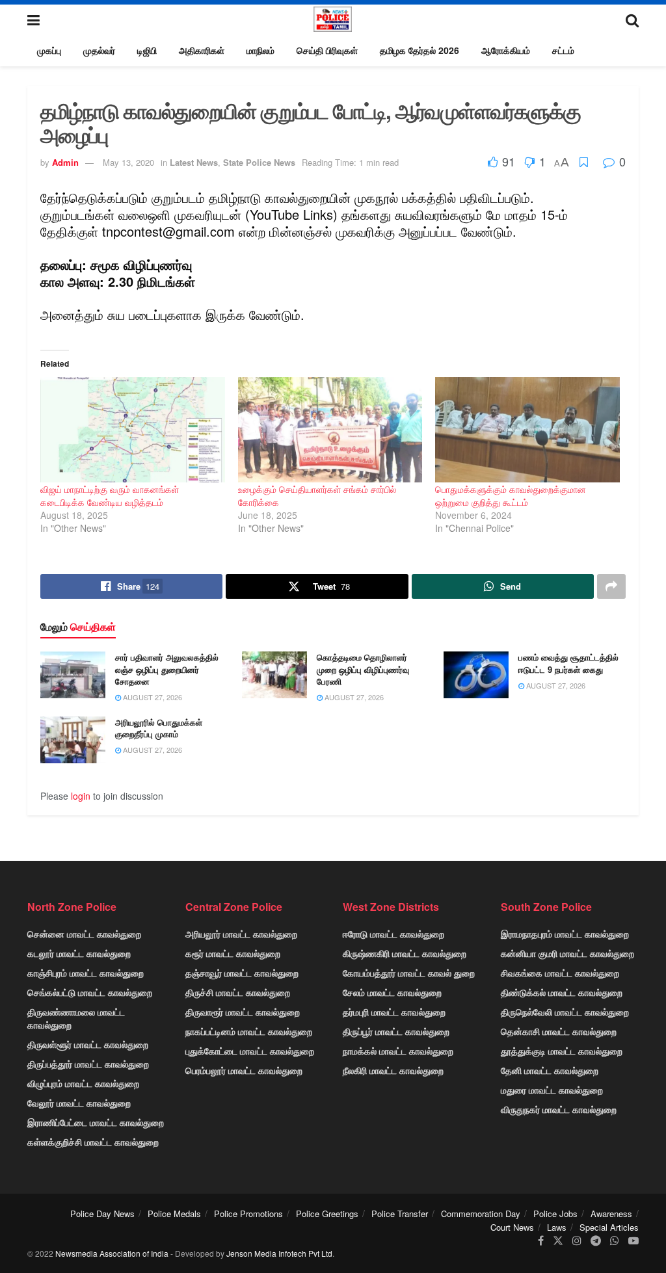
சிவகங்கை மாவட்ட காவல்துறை (560, 972)
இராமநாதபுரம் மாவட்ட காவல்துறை (565, 933)
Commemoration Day (480, 1213)
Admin (65, 162)
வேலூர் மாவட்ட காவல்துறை (79, 1102)
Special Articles (609, 1227)
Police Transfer (399, 1213)
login (80, 795)
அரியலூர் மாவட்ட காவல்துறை (241, 933)
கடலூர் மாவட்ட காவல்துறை (79, 953)
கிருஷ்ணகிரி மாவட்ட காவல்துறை (404, 953)
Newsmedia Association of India (111, 1253)
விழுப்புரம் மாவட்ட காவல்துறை (83, 1083)
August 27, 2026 (151, 697)
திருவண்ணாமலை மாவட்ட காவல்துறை (76, 1018)
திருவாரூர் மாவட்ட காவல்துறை (242, 1011)
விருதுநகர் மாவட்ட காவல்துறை (559, 1109)
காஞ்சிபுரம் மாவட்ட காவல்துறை (85, 972)
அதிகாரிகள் (201, 50)
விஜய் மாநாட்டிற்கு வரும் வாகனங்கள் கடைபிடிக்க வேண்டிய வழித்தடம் (109, 495)
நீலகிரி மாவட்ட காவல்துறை (393, 1070)
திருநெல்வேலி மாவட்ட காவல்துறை (565, 1011)
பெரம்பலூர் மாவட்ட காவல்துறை (243, 1070)
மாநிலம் (260, 50)
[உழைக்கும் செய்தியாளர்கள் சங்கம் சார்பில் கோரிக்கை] (330, 429)
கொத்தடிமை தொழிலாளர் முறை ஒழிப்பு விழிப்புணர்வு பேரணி (363, 669)
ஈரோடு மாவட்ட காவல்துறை (393, 933)
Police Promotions (248, 1213)
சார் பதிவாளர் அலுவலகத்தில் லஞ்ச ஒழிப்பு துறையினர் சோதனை (167, 669)
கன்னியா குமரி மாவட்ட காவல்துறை (567, 953)
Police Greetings (327, 1213)
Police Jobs (555, 1213)
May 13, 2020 (128, 162)
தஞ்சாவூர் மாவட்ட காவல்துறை (242, 972)
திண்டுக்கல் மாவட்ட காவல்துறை (561, 992)
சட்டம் (563, 50)
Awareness (611, 1213)
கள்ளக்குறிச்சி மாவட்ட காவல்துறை (93, 1141)
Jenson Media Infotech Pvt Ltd (279, 1253)
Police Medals (174, 1213)
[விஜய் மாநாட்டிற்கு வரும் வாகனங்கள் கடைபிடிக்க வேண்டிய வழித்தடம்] (132, 429)
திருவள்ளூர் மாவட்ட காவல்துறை (87, 1044)
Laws (556, 1227)
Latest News (194, 162)
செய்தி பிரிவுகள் (327, 50)
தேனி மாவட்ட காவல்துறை (549, 1070)
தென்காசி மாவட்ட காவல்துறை (559, 1031)
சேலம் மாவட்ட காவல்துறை (392, 992)
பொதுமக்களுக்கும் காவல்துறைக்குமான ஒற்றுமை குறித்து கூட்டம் (510, 495)
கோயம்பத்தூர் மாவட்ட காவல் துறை (409, 972)
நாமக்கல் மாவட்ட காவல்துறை (398, 1050)
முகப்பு (49, 50)
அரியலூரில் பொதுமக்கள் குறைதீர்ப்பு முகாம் (158, 728)
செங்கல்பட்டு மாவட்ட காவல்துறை (89, 992)
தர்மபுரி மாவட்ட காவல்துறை (394, 1011)
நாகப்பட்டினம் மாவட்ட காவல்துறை (248, 1031)
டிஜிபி (147, 50)
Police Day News (102, 1213)
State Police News (259, 162)
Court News (512, 1227)
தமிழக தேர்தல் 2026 (419, 50)
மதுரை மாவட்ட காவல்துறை (552, 1089)
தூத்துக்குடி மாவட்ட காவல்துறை (561, 1050)
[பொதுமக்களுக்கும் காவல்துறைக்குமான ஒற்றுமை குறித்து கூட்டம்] (527, 429)
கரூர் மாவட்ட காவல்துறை (232, 953)
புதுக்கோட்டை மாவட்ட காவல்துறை (249, 1050)
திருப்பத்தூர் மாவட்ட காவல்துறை (88, 1063)
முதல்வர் (99, 50)
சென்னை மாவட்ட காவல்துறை (84, 933)
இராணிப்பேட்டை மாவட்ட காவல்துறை (95, 1122)
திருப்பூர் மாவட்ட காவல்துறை (396, 1031)
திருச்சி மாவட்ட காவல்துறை (237, 992)
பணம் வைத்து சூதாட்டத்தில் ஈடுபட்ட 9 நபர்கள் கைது (568, 663)
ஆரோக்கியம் (505, 50)
